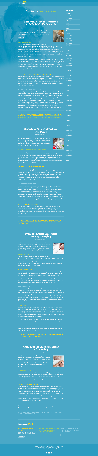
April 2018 (68, 95)
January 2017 (68, 133)
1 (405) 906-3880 (59, 448)
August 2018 (68, 85)
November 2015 (69, 158)
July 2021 (68, 25)
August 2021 (68, 23)
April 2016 (68, 145)
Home (45, 4)
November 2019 (69, 65)
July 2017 (67, 118)
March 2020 (68, 55)
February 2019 (69, 75)
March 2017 (68, 128)
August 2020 (68, 50)
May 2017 (68, 123)
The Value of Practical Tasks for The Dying (41, 130)
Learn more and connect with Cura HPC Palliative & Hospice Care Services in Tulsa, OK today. (40, 335)
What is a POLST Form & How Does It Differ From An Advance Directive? (49, 430)
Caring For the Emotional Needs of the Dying (41, 348)
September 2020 (69, 48)
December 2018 (69, 80)
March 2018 (68, 98)
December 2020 (69, 40)
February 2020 (69, 58)
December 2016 (69, 135)
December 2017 (69, 105)
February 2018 (69, 100)
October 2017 (68, 110)
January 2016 (68, 153)
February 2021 (69, 35)
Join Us (69, 4)
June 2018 (68, 90)
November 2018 (69, 83)
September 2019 (69, 68)
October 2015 (68, 160)
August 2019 (68, 70)
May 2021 (68, 30)
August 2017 (68, 115)
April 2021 (68, 33)
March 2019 (68, 73)
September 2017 (69, 113)
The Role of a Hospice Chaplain (25, 429)
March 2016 (68, 148)
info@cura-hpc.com (49, 451)
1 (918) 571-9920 (58, 450)
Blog (73, 4)
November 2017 (69, 108)
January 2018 (68, 103)
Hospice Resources (56, 4)
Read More (21, 436)
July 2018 (68, 88)
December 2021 (69, 18)
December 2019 (69, 63)
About (49, 4)
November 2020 (69, 43)
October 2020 (69, 45)
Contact (77, 4)
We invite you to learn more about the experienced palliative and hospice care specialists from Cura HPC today (40, 117)
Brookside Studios (60, 446)
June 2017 (68, 120)
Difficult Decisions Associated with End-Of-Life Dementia (41, 23)
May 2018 (68, 93)
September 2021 (69, 20)
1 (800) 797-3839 (57, 447)
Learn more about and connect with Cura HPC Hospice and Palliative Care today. (40, 413)
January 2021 (68, 38)
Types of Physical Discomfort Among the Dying (41, 235)
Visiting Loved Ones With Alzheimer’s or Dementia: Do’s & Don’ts (70, 430)
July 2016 (68, 140)
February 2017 (69, 130)
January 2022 (68, 15)
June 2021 (68, 28)
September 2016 (69, 138)
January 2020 (68, 60)
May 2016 (68, 143)
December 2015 (69, 155)
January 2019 (68, 78)
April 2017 (68, 125)
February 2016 (69, 150)
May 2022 (68, 13)
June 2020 (68, 53)
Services (64, 4)
